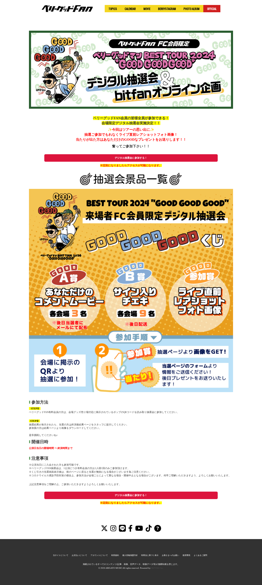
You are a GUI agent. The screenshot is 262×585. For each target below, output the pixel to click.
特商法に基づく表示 (149, 555)
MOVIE (146, 9)
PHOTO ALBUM (191, 9)
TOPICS (113, 9)
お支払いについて (79, 555)
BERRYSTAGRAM (167, 9)
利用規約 (115, 555)
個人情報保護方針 (130, 555)
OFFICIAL (212, 9)
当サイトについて (60, 555)
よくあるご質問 (200, 555)
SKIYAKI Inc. (157, 568)
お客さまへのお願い (170, 555)
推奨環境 (186, 555)
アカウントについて (99, 555)
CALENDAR (130, 9)
